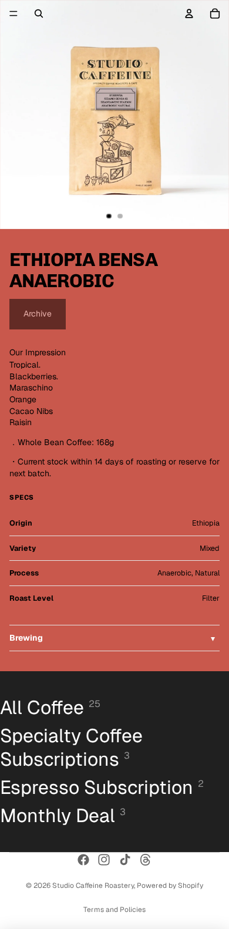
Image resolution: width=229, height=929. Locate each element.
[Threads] (146, 860)
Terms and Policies (114, 909)
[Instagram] (104, 860)
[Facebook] (83, 860)
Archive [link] (37, 313)
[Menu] (13, 13)
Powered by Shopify (170, 885)
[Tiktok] (125, 860)
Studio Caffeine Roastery (93, 885)
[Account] (189, 13)
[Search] (39, 13)
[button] (114, 638)
